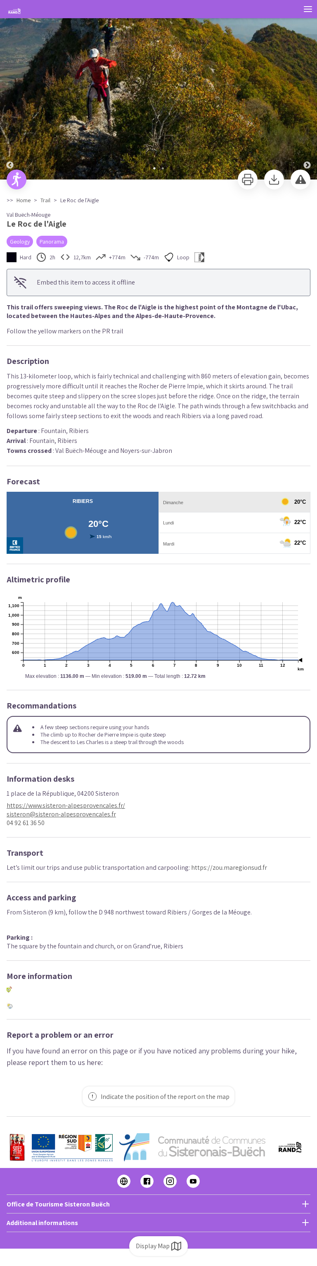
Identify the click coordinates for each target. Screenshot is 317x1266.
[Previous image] (10, 90)
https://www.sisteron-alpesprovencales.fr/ (66, 805)
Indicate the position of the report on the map (165, 1096)
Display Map (153, 1246)
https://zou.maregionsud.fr (229, 867)
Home (24, 200)
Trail (45, 200)
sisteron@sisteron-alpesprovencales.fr (61, 814)
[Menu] (308, 9)
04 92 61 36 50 (26, 822)
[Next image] (307, 90)
